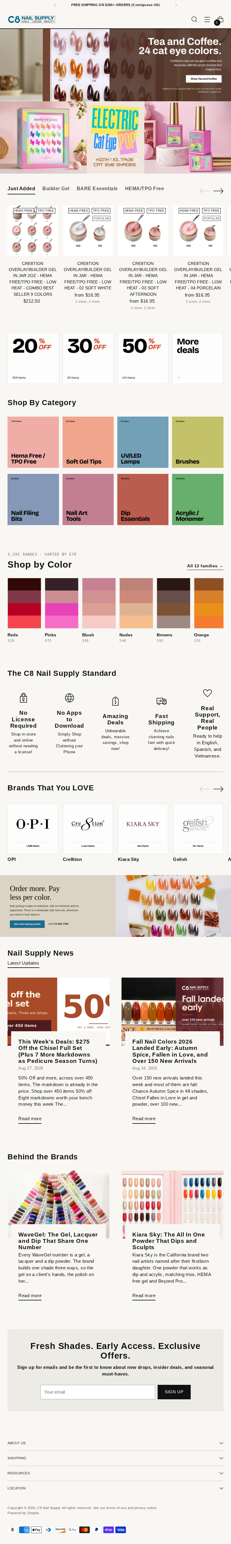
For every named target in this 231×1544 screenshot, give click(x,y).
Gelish (180, 859)
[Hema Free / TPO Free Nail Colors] (33, 442)
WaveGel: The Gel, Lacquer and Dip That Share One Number (58, 1241)
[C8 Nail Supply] (32, 19)
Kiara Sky (128, 859)
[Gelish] (198, 829)
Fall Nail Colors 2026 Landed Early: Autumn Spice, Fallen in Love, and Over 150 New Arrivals (170, 1051)
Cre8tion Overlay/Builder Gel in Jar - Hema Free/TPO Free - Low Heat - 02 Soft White (88, 276)
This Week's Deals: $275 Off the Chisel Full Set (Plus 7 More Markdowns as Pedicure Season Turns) (57, 1051)
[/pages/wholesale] (115, 906)
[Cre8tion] (88, 829)
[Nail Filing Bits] (33, 499)
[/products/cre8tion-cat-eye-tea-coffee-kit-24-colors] (115, 65)
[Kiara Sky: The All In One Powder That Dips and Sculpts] (172, 1205)
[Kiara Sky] (143, 829)
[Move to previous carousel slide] (94, 160)
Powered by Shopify (23, 1513)
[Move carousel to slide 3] (119, 160)
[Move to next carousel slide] (137, 160)
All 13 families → (205, 565)
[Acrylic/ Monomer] (197, 499)
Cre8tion (72, 859)
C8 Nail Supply (48, 1508)
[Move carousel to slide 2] (112, 160)
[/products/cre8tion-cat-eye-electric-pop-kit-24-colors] (115, 137)
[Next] (176, 5)
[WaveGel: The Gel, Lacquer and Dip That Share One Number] (58, 1205)
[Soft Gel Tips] (88, 442)
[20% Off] (33, 358)
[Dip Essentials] (142, 499)
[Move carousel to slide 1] (104, 160)
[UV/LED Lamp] (142, 442)
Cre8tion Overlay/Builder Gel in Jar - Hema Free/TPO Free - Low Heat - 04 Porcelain (198, 276)
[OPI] (33, 829)
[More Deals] (197, 358)
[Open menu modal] (207, 19)
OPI (12, 859)
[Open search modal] (194, 19)
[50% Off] (142, 358)
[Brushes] (197, 442)
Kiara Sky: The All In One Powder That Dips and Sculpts (168, 1241)
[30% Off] (88, 358)
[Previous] (55, 5)
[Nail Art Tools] (88, 499)
